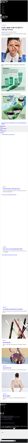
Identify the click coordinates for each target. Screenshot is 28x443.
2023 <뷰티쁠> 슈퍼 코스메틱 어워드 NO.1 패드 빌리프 (13, 309)
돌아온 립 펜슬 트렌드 (7, 342)
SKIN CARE (4, 307)
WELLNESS (3, 12)
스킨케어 (18, 122)
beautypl (3, 122)
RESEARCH (3, 6)
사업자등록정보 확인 (2, 418)
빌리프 (13, 122)
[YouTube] (3, 413)
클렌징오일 (25, 122)
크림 (20, 122)
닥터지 (9, 122)
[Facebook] (0, 413)
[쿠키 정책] (6, 427)
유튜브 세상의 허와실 (3, 130)
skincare (6, 122)
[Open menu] (1, 21)
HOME (2, 4)
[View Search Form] (1, 15)
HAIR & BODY (3, 13)
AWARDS (3, 5)
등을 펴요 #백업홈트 (6, 395)
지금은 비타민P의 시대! (7, 367)
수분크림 (15, 122)
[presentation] (15, 159)
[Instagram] (1, 413)
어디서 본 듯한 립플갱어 (3, 128)
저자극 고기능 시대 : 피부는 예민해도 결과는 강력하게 (12, 248)
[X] (2, 413)
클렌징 (22, 122)
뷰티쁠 (11, 122)
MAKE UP (4, 186)
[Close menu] (0, 430)
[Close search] (1, 439)
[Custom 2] (4, 413)
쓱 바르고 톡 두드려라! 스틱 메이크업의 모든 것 (11, 188)
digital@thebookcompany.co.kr (15, 417)
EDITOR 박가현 (3, 32)
